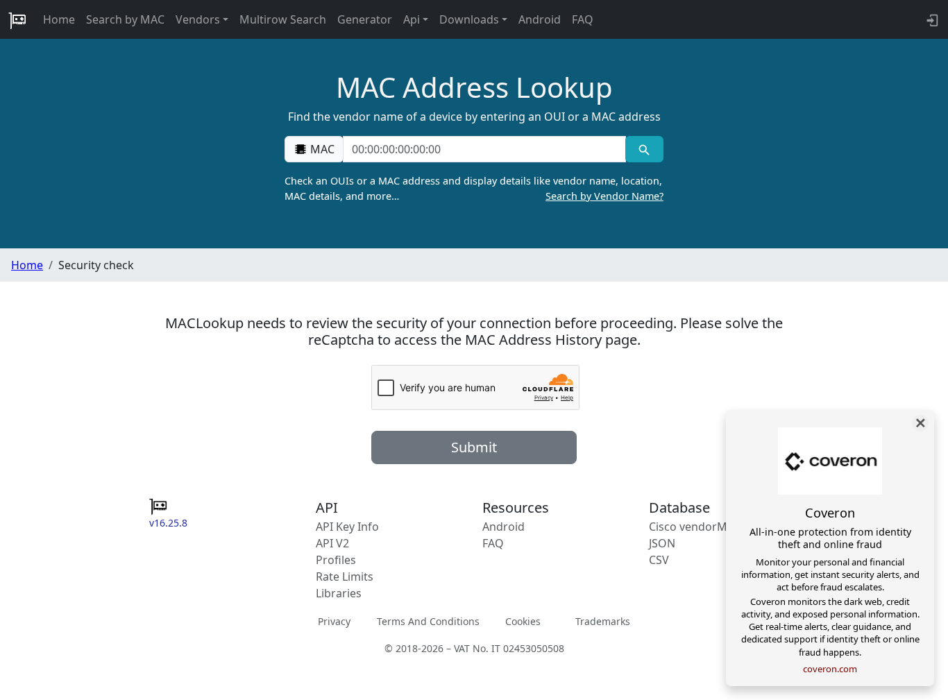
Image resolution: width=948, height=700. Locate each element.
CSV (659, 559)
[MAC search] (644, 149)
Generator (364, 19)
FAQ (582, 19)
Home (59, 19)
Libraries (339, 593)
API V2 (332, 543)
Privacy (334, 621)
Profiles (336, 559)
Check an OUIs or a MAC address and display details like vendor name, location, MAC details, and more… (474, 188)
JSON (662, 543)
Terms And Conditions (428, 621)
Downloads (469, 19)
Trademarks (602, 621)
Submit (474, 447)
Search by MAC (125, 19)
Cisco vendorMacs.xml (707, 526)
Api (411, 19)
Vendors (198, 19)
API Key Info (347, 526)
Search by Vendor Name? (604, 196)
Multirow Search (282, 19)
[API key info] (931, 19)
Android (539, 19)
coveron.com (830, 669)
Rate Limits (344, 576)
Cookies (523, 621)
